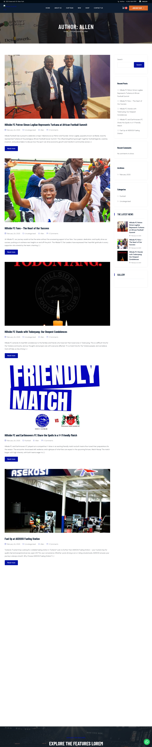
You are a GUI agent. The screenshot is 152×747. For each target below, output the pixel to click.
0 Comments (53, 130)
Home (48, 8)
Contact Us (98, 8)
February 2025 (125, 175)
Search (120, 59)
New (79, 8)
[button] (147, 742)
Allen (42, 130)
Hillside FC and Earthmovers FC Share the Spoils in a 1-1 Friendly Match (130, 123)
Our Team (69, 8)
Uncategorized (30, 130)
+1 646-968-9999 (131, 1)
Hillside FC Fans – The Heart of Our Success (135, 242)
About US (58, 8)
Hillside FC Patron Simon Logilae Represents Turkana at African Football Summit (130, 93)
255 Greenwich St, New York (15, 1)
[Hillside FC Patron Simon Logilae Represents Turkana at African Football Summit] (122, 226)
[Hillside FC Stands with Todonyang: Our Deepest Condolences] (122, 256)
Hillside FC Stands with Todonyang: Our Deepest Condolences (126, 112)
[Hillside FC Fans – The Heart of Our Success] (122, 244)
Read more (11, 149)
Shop (87, 8)
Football (28, 441)
